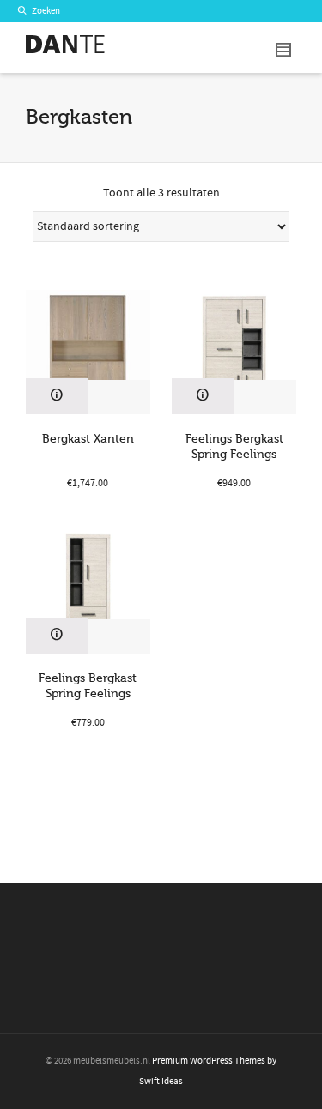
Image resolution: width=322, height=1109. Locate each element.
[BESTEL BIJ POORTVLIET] (57, 396)
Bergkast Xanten (88, 438)
